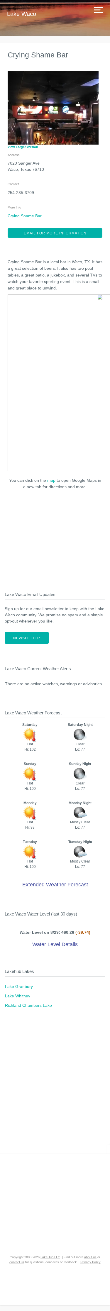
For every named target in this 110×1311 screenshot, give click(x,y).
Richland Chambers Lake (28, 1005)
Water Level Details (55, 944)
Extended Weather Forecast (55, 885)
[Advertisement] (55, 539)
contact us (16, 1262)
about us (90, 1257)
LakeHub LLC (50, 1257)
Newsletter (26, 638)
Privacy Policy (90, 1262)
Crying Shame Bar (25, 215)
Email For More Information (55, 233)
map (51, 480)
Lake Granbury (19, 986)
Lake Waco (21, 14)
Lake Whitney (17, 996)
